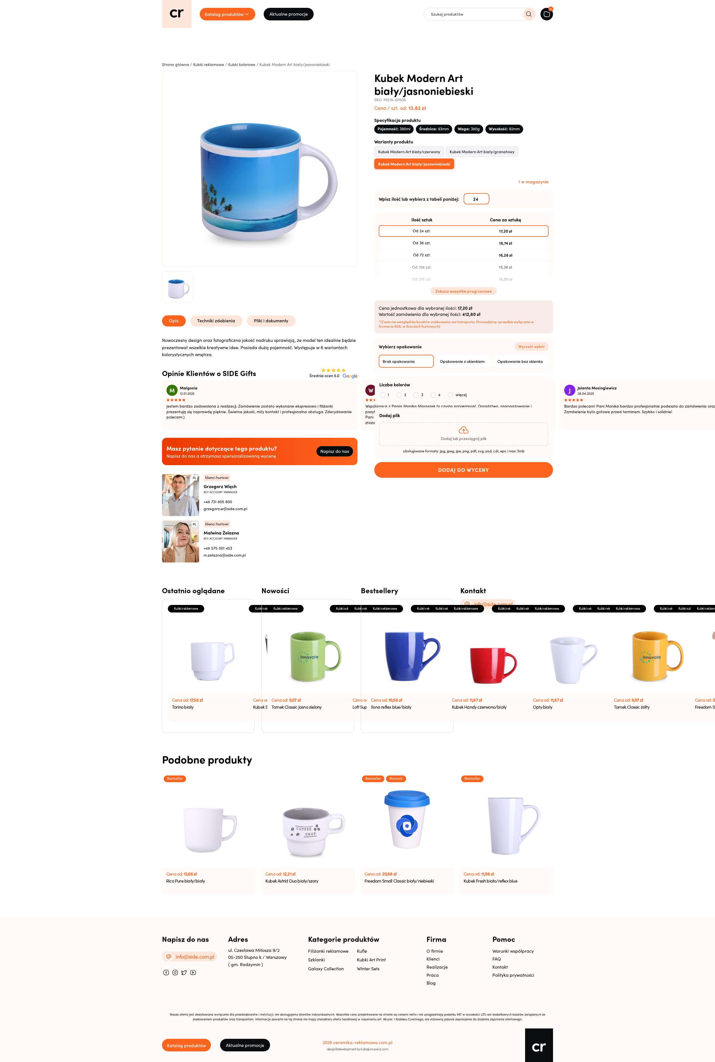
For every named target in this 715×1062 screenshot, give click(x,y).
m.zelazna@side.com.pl (225, 555)
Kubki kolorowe (241, 64)
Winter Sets (368, 968)
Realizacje (437, 967)
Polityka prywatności (513, 975)
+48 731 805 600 (218, 501)
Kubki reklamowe (208, 64)
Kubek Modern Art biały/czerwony (409, 151)
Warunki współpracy (513, 951)
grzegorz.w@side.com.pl (225, 508)
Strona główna (175, 64)
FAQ (496, 959)
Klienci (433, 959)
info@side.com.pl (493, 603)
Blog (431, 983)
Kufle (362, 951)
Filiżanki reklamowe (328, 951)
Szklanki (316, 959)
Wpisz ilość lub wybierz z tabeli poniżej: (419, 199)
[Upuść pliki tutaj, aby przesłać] (463, 434)
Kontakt (500, 967)
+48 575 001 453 (218, 548)
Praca (432, 975)
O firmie (434, 951)
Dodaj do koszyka (463, 470)
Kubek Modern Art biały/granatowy (482, 151)
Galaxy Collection (326, 968)
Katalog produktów (186, 1045)
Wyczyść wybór (531, 346)
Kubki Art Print (371, 959)
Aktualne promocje (289, 14)
